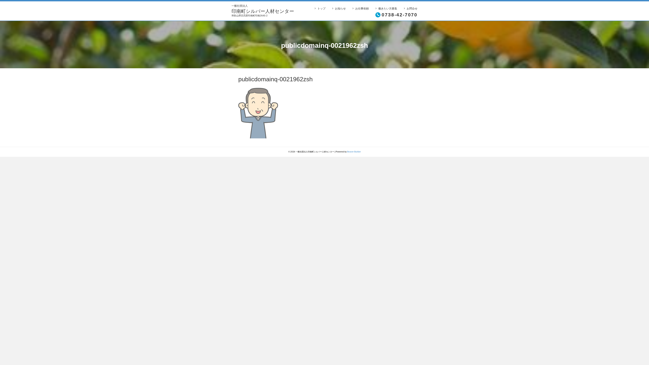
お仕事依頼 (362, 8)
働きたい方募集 (387, 8)
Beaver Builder (354, 152)
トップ (321, 8)
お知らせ (340, 8)
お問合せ (412, 8)
